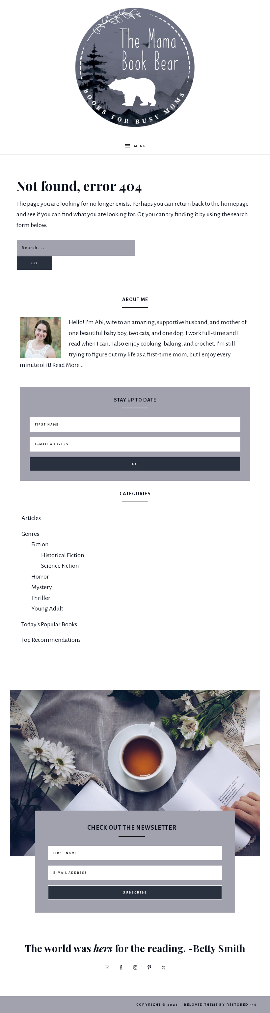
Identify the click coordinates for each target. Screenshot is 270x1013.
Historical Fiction (62, 555)
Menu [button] (140, 146)
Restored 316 (242, 1004)
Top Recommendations (51, 639)
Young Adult (47, 608)
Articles (31, 518)
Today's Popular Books (49, 624)
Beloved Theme (201, 1004)
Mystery (41, 587)
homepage (235, 203)
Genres (30, 534)
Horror (40, 576)
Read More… (68, 365)
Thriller (40, 598)
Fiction (40, 544)
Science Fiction (60, 565)
